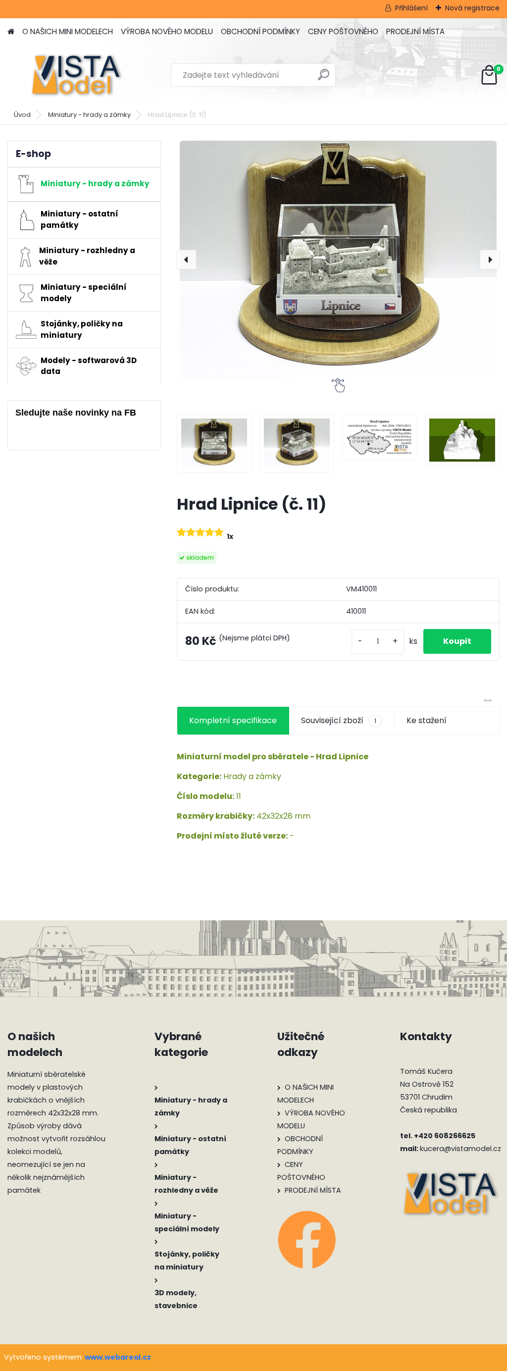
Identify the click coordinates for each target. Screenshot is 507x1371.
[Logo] (75, 75)
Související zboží (338, 720)
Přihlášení (411, 8)
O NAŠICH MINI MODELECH (67, 31)
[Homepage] (10, 32)
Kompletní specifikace (233, 720)
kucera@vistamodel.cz (460, 1149)
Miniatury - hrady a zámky (89, 114)
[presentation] (187, 259)
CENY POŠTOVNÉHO (343, 31)
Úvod (22, 114)
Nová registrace (472, 8)
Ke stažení (426, 720)
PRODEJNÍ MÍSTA (415, 31)
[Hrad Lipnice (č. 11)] (338, 259)
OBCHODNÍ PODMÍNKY (260, 31)
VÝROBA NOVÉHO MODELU (167, 31)
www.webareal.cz (118, 1357)
